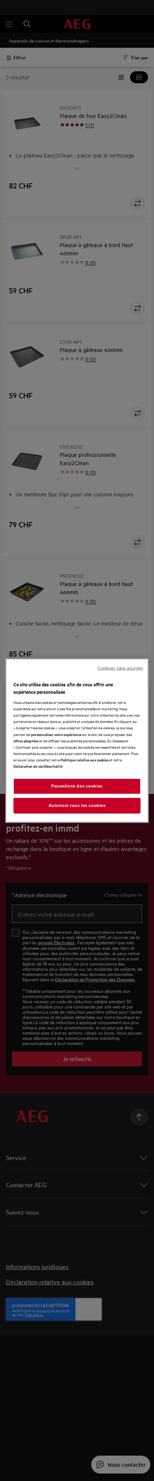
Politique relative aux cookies (84, 759)
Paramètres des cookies (77, 786)
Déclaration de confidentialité (37, 765)
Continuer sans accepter (120, 668)
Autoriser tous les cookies (77, 805)
